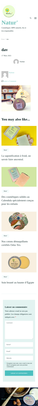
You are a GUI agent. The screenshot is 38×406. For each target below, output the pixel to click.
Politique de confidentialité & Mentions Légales (21, 399)
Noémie (22, 61)
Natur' (9, 22)
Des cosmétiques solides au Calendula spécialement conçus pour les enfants (17, 200)
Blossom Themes (18, 396)
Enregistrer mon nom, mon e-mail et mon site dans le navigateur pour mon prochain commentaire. (19, 365)
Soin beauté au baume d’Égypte (17, 282)
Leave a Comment (9, 81)
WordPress (4, 399)
